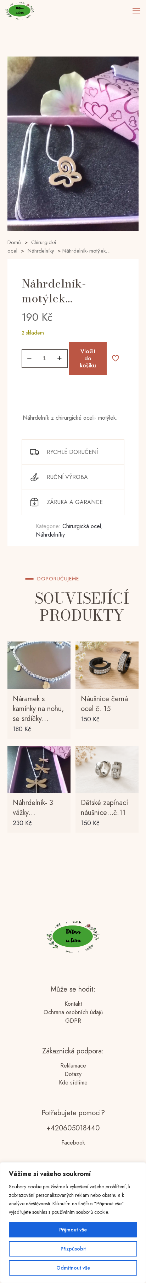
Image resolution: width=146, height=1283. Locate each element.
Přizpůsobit (73, 1248)
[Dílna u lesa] (19, 10)
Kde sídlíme (73, 1082)
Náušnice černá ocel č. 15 (104, 704)
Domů (14, 242)
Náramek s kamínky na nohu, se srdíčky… (38, 709)
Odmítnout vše (73, 1267)
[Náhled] (62, 680)
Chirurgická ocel (81, 526)
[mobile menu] (136, 11)
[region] (73, 1222)
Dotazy (73, 1074)
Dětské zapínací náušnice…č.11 (104, 808)
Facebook (73, 1143)
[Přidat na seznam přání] (62, 670)
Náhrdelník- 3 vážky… (33, 808)
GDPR (73, 1021)
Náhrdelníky (41, 251)
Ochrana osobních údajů (73, 1012)
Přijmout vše (73, 1229)
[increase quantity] (60, 358)
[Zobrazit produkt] (62, 659)
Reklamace (73, 1066)
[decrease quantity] (29, 358)
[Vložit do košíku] (62, 649)
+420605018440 (73, 1128)
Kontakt (73, 1004)
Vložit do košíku (88, 358)
